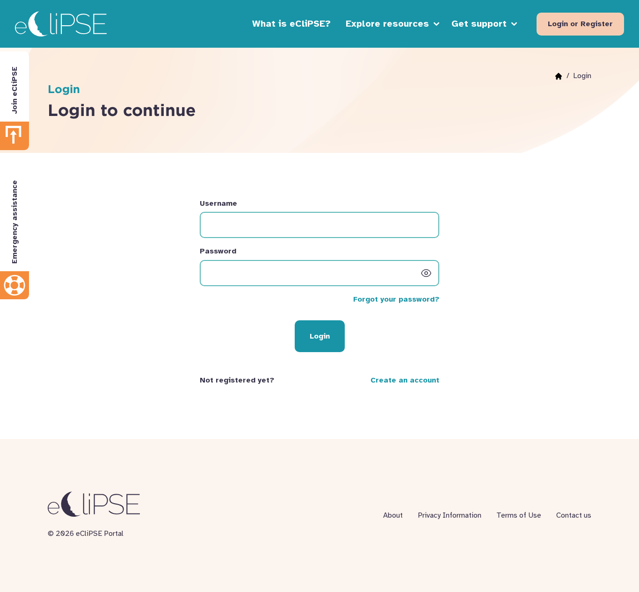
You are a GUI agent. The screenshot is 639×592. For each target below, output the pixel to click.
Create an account (404, 380)
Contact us (573, 515)
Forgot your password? (396, 299)
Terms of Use (518, 515)
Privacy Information (449, 515)
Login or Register (580, 24)
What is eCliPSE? (291, 23)
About (393, 515)
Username (218, 203)
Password (218, 251)
